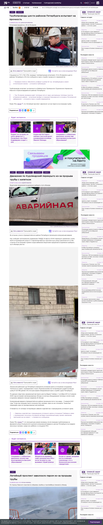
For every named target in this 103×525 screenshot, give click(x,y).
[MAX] (20, 110)
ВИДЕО (46, 172)
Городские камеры (52, 3)
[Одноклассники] (28, 110)
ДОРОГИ (29, 172)
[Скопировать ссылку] (34, 111)
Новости (17, 3)
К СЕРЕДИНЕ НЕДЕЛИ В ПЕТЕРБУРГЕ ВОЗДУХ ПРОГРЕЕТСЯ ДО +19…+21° (64, 7)
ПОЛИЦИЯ (38, 172)
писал (19, 104)
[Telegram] (23, 110)
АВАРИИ (20, 12)
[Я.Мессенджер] (31, 110)
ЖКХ (12, 12)
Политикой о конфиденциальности (65, 522)
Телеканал (37, 3)
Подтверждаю (95, 522)
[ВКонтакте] (25, 110)
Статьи (26, 3)
